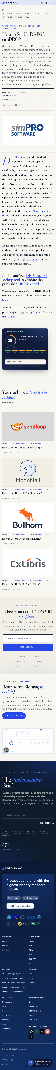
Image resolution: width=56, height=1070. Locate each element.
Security (5, 946)
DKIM (14, 157)
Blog (30, 1002)
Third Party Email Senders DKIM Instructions (26, 13)
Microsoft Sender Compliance (13, 983)
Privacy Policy (7, 1060)
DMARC (32, 941)
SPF (30, 946)
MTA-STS (33, 963)
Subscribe (45, 823)
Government (7, 1002)
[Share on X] (16, 105)
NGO (4, 1024)
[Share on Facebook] (10, 105)
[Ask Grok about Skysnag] (42, 1031)
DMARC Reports (35, 1011)
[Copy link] (21, 105)
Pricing (31, 974)
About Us (5, 941)
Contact (32, 983)
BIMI (30, 955)
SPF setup (33, 1020)
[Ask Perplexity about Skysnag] (37, 1031)
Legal (4, 1006)
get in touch (30, 259)
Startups (5, 1020)
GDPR (4, 1064)
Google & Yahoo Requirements (13, 987)
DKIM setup (33, 1015)
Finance (5, 1011)
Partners (32, 978)
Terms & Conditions (9, 1055)
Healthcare (6, 1029)
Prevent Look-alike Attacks (12, 992)
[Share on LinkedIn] (4, 105)
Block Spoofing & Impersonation (14, 974)
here (5, 299)
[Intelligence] (3, 10)
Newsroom (6, 950)
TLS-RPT (32, 959)
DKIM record (28, 284)
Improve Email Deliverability (12, 978)
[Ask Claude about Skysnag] (47, 1031)
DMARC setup (34, 1006)
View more (6, 402)
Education (6, 1015)
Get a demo (12, 716)
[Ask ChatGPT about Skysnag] (31, 1031)
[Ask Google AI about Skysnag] (31, 1037)
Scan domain (26, 647)
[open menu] (53, 3)
